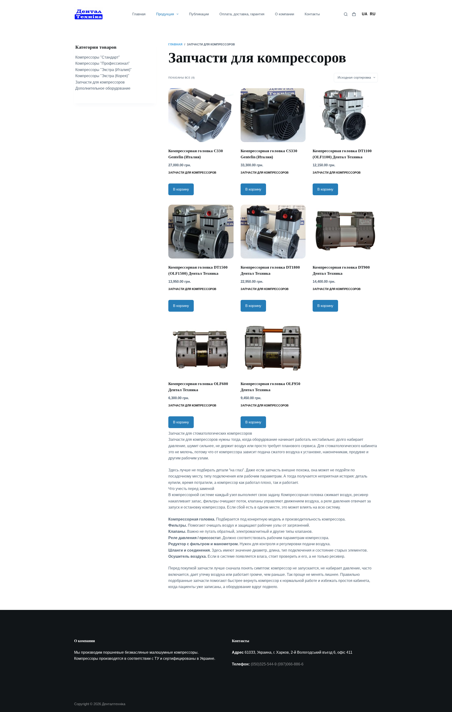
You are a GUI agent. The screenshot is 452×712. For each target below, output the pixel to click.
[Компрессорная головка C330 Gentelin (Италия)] (201, 115)
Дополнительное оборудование (102, 88)
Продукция (165, 14)
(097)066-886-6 (290, 664)
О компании (284, 14)
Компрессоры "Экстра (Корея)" (102, 76)
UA (364, 14)
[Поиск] (345, 14)
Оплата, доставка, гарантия (241, 14)
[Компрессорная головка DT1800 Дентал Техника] (273, 232)
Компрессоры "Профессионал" (102, 63)
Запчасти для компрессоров (192, 172)
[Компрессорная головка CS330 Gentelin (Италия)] (273, 115)
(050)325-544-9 (264, 664)
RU (372, 14)
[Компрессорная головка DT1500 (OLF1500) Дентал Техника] (201, 232)
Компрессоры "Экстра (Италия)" (103, 70)
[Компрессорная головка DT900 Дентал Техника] (345, 232)
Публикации (199, 14)
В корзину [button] (181, 189)
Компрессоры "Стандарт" (97, 57)
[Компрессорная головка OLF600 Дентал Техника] (201, 348)
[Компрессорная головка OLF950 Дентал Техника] (273, 348)
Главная (138, 14)
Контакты (312, 14)
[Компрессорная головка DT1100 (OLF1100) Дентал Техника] (345, 115)
